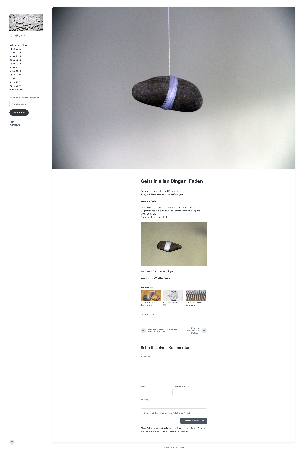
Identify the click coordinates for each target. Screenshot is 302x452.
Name (143, 386)
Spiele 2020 (15, 71)
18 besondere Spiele (19, 45)
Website (144, 400)
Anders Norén (178, 447)
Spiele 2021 (15, 67)
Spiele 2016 (15, 86)
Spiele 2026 (15, 49)
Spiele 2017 (15, 82)
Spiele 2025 (15, 52)
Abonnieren (19, 112)
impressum (14, 125)
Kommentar (147, 356)
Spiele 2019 (15, 75)
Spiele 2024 (15, 56)
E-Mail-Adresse (182, 386)
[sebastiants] (26, 22)
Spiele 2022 (15, 64)
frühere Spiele (16, 89)
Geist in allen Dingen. (164, 271)
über (11, 122)
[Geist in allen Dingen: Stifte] (173, 295)
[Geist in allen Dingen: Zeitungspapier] (151, 295)
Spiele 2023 (15, 60)
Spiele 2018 (15, 78)
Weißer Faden (162, 278)
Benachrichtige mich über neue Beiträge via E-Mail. (167, 413)
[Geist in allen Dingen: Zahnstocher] (196, 295)
